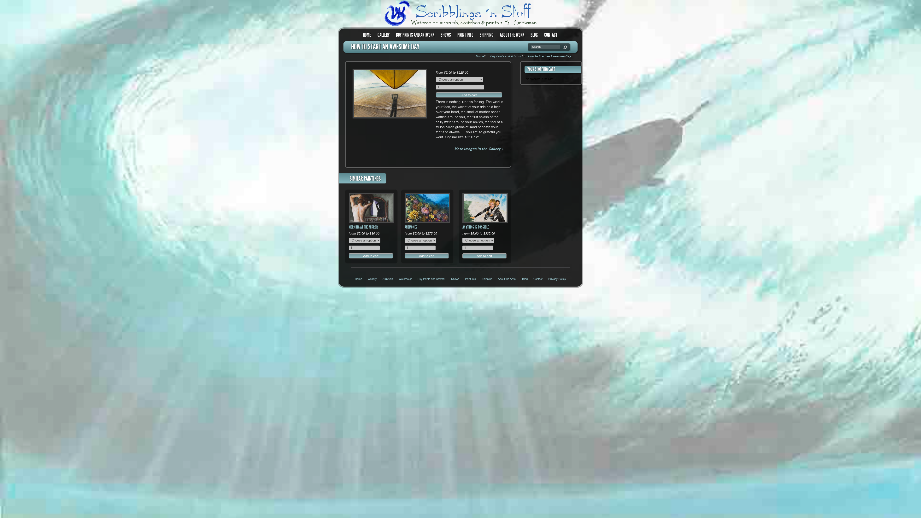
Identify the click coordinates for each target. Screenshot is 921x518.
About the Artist (507, 279)
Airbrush (388, 279)
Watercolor (405, 279)
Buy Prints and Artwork (415, 35)
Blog (534, 35)
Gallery (384, 35)
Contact (550, 35)
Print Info (465, 35)
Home (367, 35)
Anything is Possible (475, 227)
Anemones (411, 227)
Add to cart (469, 95)
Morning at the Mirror (363, 227)
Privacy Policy (557, 279)
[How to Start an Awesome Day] (390, 93)
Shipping (486, 35)
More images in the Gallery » (479, 148)
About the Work (512, 35)
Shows (446, 35)
